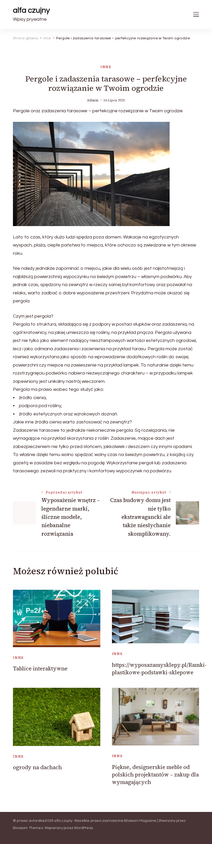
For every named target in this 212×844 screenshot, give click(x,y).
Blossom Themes (28, 828)
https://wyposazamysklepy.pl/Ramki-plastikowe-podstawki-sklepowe (159, 668)
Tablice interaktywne (40, 668)
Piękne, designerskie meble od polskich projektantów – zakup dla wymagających (155, 774)
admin (93, 100)
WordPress (83, 828)
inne (106, 67)
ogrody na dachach (37, 767)
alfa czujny (31, 10)
